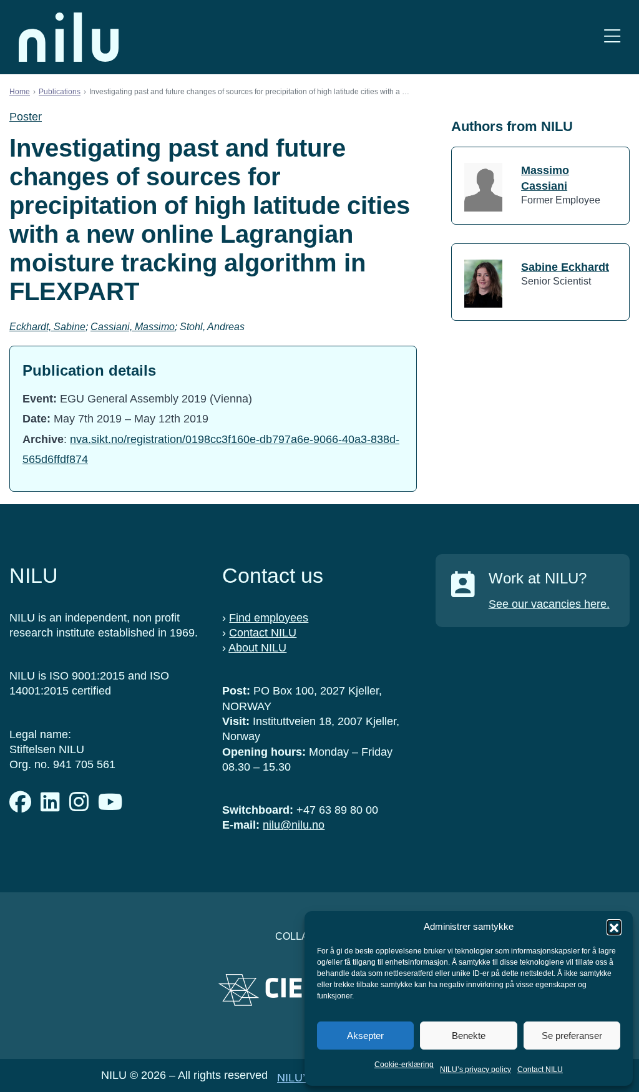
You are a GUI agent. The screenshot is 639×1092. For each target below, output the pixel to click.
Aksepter (365, 1035)
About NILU (257, 647)
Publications (59, 91)
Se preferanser (572, 1035)
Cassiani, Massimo (132, 326)
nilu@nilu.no (293, 825)
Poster (25, 116)
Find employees (268, 618)
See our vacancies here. (549, 604)
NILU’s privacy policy (475, 1069)
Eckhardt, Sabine (47, 326)
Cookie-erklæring (404, 1064)
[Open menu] (612, 37)
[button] (614, 926)
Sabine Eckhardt (565, 267)
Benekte (468, 1035)
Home (19, 91)
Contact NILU (540, 1069)
